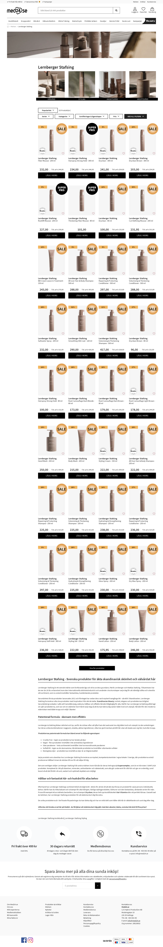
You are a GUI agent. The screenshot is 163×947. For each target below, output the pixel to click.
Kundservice (151, 2)
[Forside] (8, 26)
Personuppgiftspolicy (92, 923)
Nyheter (48, 909)
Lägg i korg (51, 175)
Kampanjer (48, 2)
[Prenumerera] (98, 885)
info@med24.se (134, 920)
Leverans (87, 912)
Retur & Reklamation (91, 915)
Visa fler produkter (97, 668)
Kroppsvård (25, 21)
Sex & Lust (126, 21)
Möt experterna (13, 909)
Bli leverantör (12, 915)
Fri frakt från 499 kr (15, 2)
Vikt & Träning (63, 21)
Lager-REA (49, 915)
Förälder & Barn (90, 21)
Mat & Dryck (77, 21)
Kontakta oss (88, 907)
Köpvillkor (87, 920)
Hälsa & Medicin (49, 21)
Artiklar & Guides (52, 912)
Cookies (86, 926)
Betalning (87, 918)
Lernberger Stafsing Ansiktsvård (51, 818)
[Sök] (116, 10)
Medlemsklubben (14, 912)
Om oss (10, 907)
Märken (135, 2)
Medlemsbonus (89, 909)
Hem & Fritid (114, 21)
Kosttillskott (13, 21)
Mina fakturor (12, 918)
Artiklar (142, 2)
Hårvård (36, 21)
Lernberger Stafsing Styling (76, 818)
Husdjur (103, 21)
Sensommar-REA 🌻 (33, 2)
